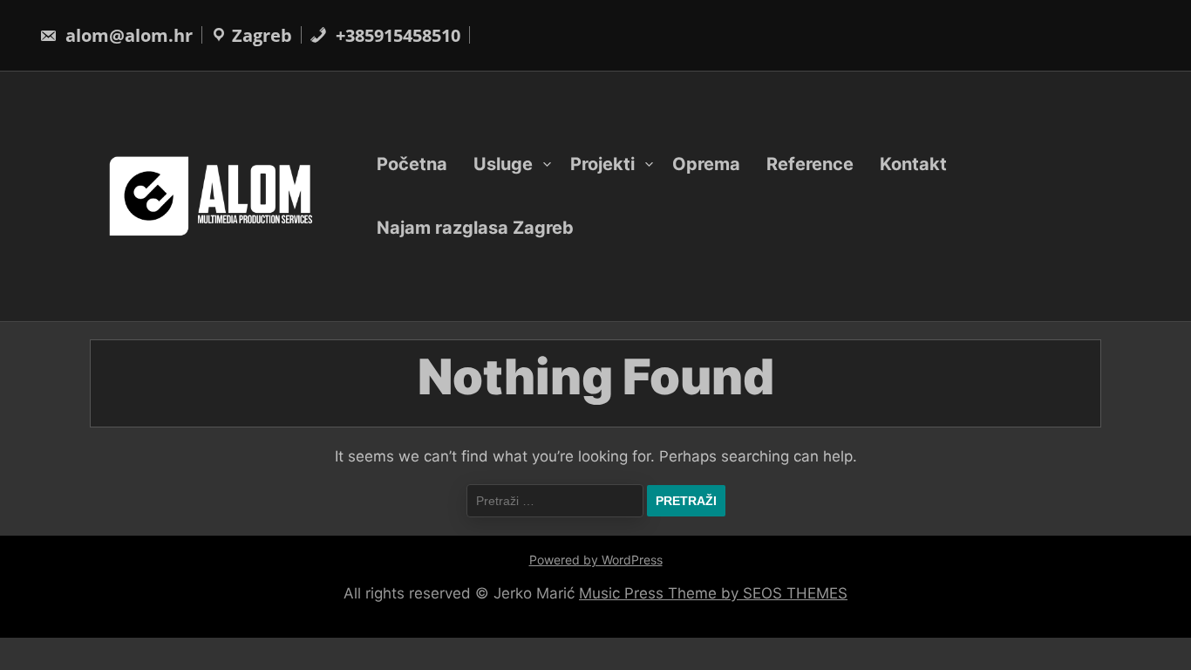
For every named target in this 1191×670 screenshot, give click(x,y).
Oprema (706, 164)
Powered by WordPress (596, 559)
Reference (810, 164)
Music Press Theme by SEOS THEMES (713, 593)
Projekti (602, 164)
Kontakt (913, 164)
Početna (412, 164)
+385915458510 (395, 35)
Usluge (503, 164)
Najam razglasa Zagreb (475, 227)
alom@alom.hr (127, 35)
